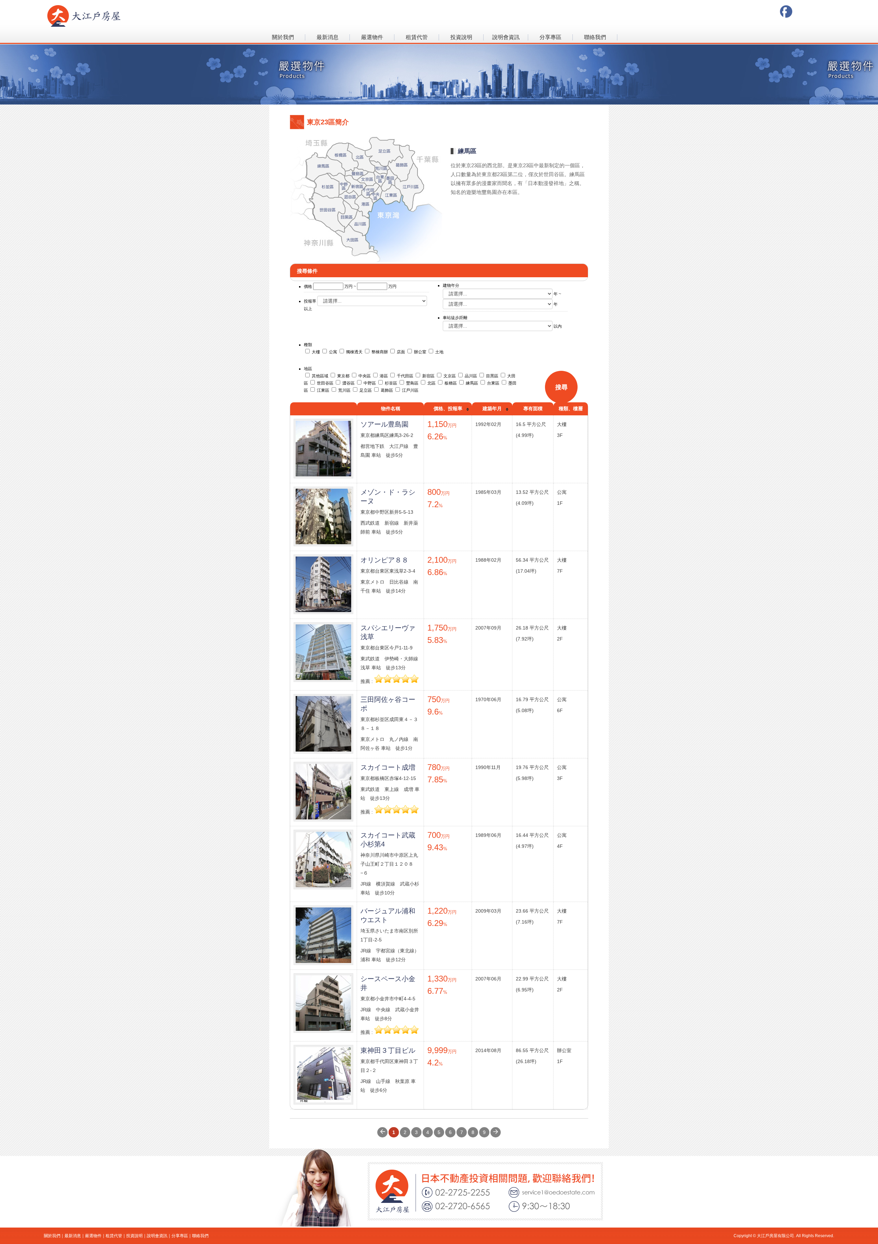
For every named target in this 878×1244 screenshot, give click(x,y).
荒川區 (344, 390)
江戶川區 (409, 390)
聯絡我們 (595, 37)
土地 (438, 352)
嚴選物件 (372, 37)
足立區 (365, 390)
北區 (431, 383)
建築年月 (492, 408)
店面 (400, 352)
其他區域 (319, 376)
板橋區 (450, 383)
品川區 (470, 376)
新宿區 (428, 376)
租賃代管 (417, 37)
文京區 (449, 376)
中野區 (369, 383)
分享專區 (550, 37)
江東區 (322, 390)
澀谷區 (348, 383)
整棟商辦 (379, 352)
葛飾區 (386, 390)
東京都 (342, 376)
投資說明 (461, 37)
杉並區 (390, 383)
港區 (383, 376)
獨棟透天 (354, 352)
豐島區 (411, 383)
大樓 (315, 352)
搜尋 (561, 387)
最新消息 (328, 37)
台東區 (492, 383)
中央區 (364, 376)
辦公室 (419, 352)
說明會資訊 (506, 37)
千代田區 (404, 376)
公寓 (332, 352)
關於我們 (283, 37)
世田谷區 (324, 383)
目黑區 (491, 376)
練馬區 (471, 383)
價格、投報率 (448, 408)
